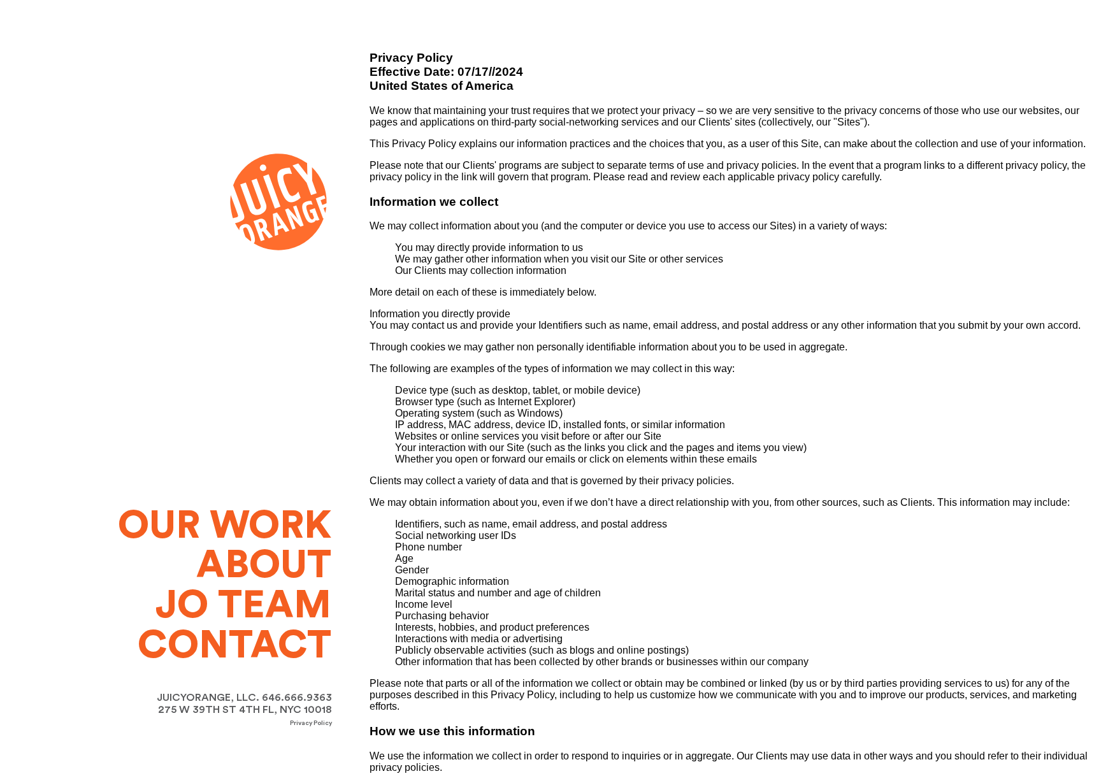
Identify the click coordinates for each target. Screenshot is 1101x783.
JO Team (243, 605)
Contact (234, 645)
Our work (224, 525)
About (263, 565)
